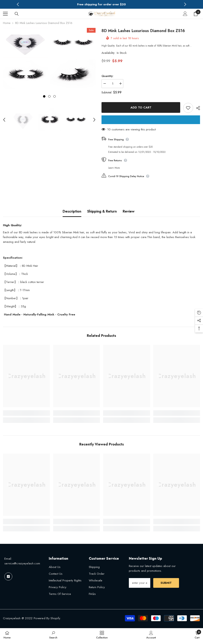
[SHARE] (196, 108)
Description (72, 211)
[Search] (16, 13)
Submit (166, 583)
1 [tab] (44, 96)
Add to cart (140, 107)
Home (7, 23)
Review (128, 211)
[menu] (5, 13)
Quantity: (107, 76)
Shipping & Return (102, 211)
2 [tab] (49, 96)
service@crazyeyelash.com (22, 563)
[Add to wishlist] (188, 108)
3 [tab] (54, 96)
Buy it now (151, 119)
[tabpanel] (25, 58)
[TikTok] (8, 576)
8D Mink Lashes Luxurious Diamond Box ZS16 (143, 31)
